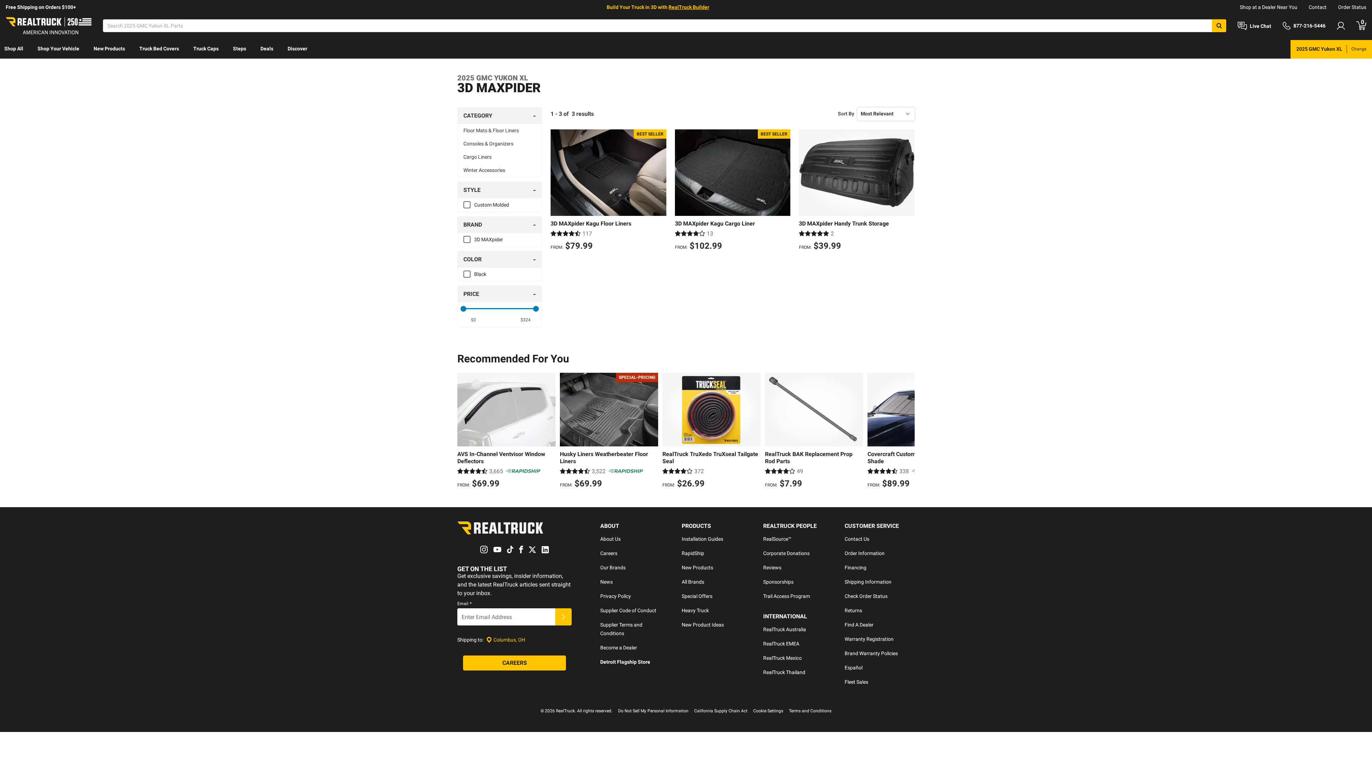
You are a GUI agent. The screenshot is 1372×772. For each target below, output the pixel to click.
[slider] (463, 309)
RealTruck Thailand (784, 672)
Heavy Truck (695, 610)
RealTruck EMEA (781, 644)
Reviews (772, 567)
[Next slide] (907, 431)
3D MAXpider (488, 239)
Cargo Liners (477, 157)
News (606, 582)
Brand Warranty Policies (871, 653)
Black (480, 274)
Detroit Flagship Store (625, 662)
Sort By (846, 114)
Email (464, 603)
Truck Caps (206, 48)
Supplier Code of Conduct (628, 610)
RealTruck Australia (784, 629)
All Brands (693, 582)
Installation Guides (702, 539)
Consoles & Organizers (488, 144)
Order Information (865, 553)
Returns (853, 610)
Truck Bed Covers (159, 48)
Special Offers (697, 596)
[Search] (1219, 25)
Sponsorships (778, 582)
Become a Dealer (618, 647)
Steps (239, 48)
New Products (109, 48)
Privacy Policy (615, 596)
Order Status (1352, 7)
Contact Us (857, 539)
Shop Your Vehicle (58, 48)
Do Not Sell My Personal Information (653, 710)
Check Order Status (866, 596)
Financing (855, 567)
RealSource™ (777, 539)
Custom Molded (491, 205)
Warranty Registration (869, 639)
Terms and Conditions (810, 710)
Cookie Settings (768, 710)
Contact (1318, 7)
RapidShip (693, 553)
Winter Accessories (484, 170)
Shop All (13, 48)
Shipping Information (868, 582)
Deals (266, 48)
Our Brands (613, 567)
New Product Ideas (703, 625)
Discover (297, 48)
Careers (608, 553)
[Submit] (563, 616)
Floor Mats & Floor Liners (491, 130)
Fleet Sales (856, 682)
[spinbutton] (474, 320)
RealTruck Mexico (782, 658)
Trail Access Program (786, 596)
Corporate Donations (786, 553)
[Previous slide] (464, 431)
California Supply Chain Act (720, 710)
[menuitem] (14, 49)
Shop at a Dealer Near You (1268, 7)
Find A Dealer (859, 625)
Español (854, 667)
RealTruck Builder (688, 7)
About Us (610, 539)
